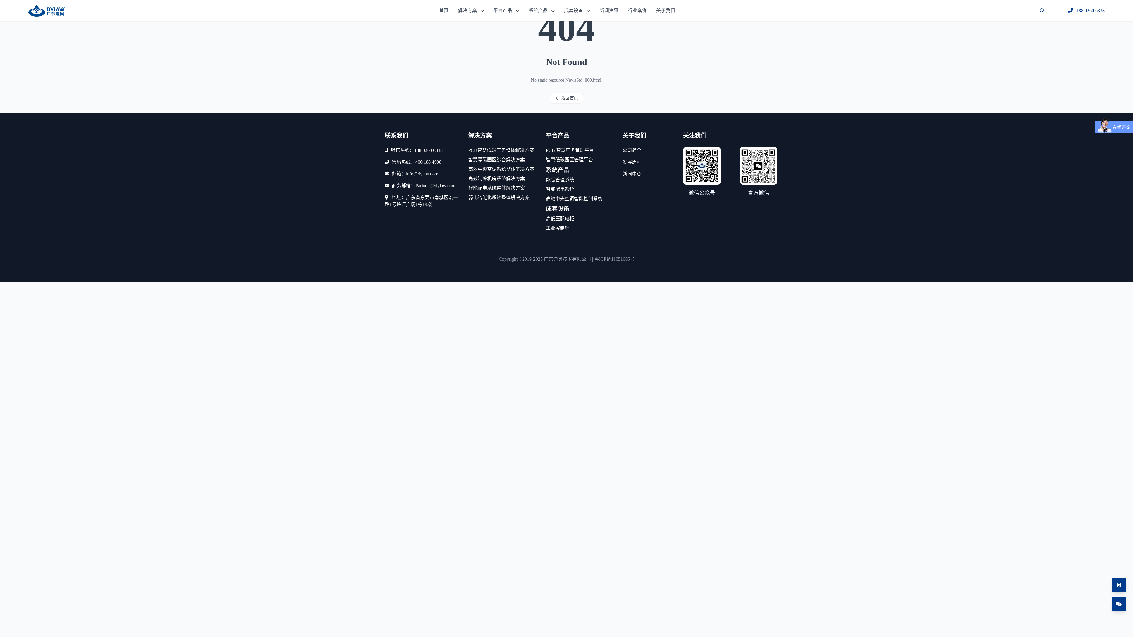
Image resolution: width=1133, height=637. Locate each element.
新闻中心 (632, 173)
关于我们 (665, 10)
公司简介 (632, 150)
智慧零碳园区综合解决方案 (496, 159)
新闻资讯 (609, 10)
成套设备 (573, 10)
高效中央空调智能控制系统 (574, 198)
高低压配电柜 (560, 218)
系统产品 (538, 10)
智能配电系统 (560, 189)
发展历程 (632, 162)
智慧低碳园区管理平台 (569, 159)
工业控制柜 (557, 228)
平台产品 (502, 10)
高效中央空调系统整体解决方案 (501, 169)
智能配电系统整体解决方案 (496, 188)
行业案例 (637, 10)
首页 (443, 10)
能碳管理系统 (560, 179)
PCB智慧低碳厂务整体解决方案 (501, 150)
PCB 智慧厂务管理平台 (570, 150)
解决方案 (467, 10)
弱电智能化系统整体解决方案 (499, 197)
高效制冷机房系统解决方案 (496, 178)
